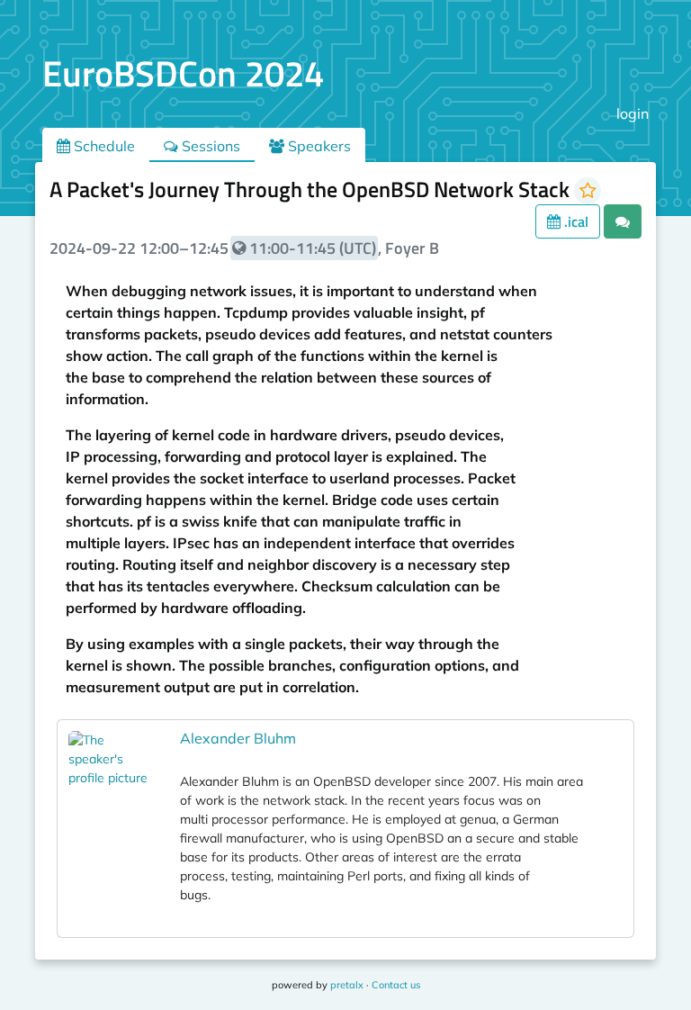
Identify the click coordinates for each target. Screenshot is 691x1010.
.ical (574, 221)
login (632, 113)
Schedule (102, 146)
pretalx (346, 984)
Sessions (209, 146)
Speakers (317, 146)
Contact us (396, 984)
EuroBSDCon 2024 (183, 73)
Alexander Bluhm (238, 738)
